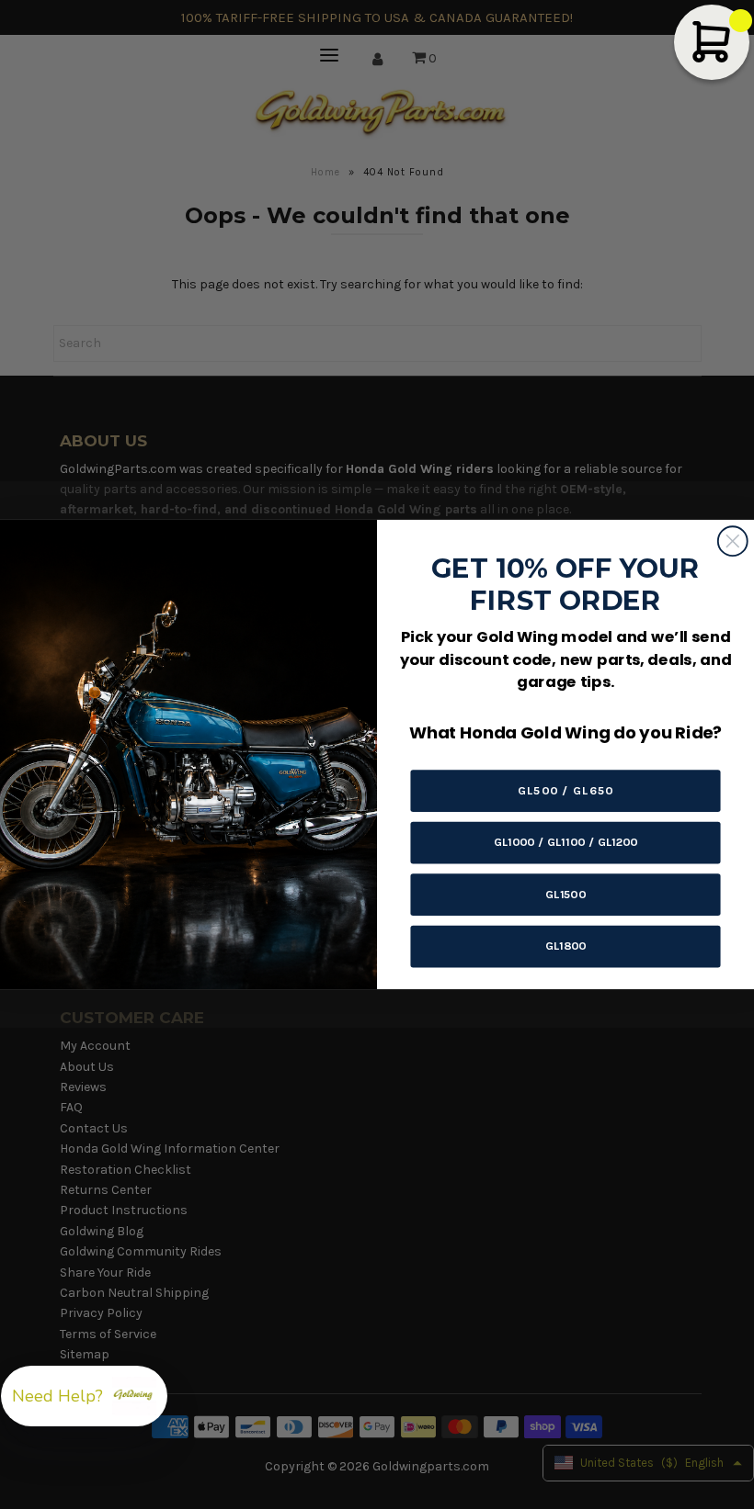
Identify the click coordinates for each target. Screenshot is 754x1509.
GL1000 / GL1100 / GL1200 (566, 842)
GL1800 (566, 945)
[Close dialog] (733, 541)
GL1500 (565, 894)
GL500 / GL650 (565, 790)
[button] (84, 1396)
